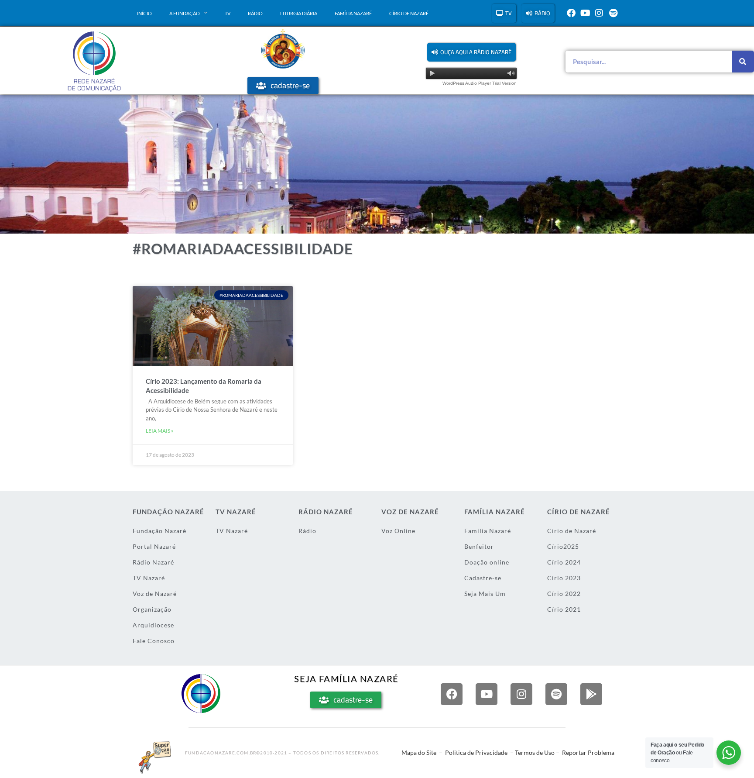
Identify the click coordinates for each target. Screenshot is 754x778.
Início (144, 13)
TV (227, 13)
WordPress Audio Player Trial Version (479, 83)
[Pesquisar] (743, 61)
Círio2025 (563, 546)
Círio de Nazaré (408, 13)
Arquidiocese (153, 625)
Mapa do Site (418, 752)
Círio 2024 (564, 562)
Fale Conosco (154, 640)
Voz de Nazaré (155, 593)
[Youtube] (585, 13)
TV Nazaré (149, 578)
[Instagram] (599, 13)
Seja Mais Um (485, 593)
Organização (152, 609)
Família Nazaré (353, 13)
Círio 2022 (564, 593)
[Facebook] (571, 13)
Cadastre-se (482, 578)
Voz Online (398, 530)
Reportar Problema (588, 752)
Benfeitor (479, 546)
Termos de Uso (535, 752)
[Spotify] (613, 13)
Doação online (486, 562)
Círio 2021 (564, 609)
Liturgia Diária (298, 13)
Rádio (255, 13)
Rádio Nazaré (153, 562)
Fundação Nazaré (159, 530)
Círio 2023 (564, 578)
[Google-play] (591, 694)
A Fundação (184, 13)
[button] (471, 52)
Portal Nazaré (154, 546)
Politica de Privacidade (476, 752)
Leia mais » (160, 430)
